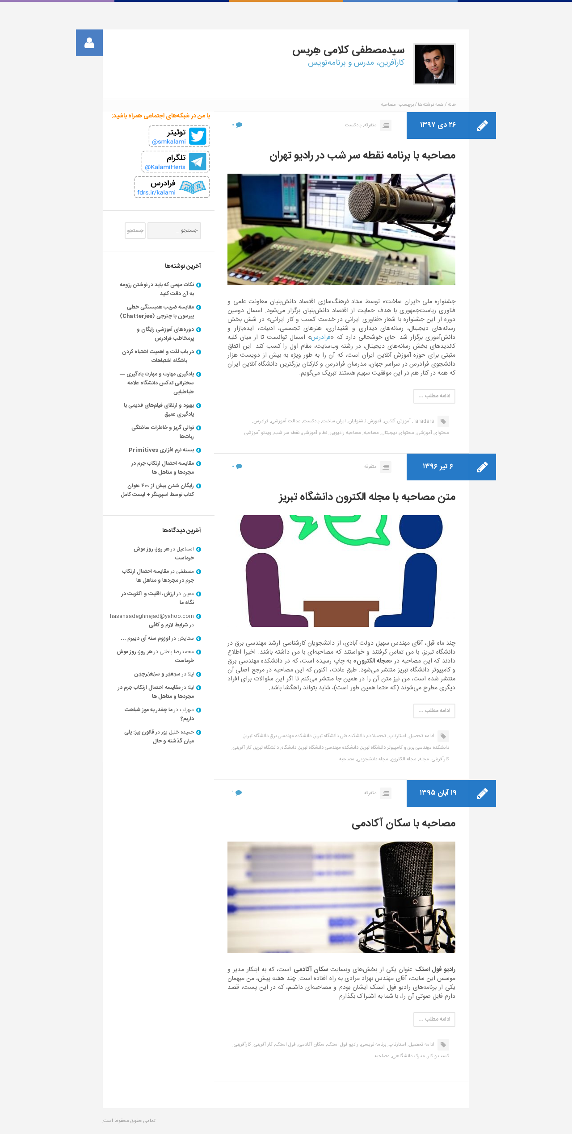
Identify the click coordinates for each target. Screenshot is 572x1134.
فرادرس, (260, 421)
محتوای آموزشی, (432, 433)
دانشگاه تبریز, (266, 748)
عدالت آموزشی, (285, 421)
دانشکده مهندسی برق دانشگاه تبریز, (277, 736)
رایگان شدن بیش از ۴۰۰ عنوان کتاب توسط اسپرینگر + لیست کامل (157, 490)
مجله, (423, 759)
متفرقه (370, 467)
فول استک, (285, 1045)
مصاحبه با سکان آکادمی (403, 824)
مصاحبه (346, 759)
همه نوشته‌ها (431, 105)
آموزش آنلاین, (397, 421)
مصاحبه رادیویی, (344, 433)
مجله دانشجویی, (372, 759)
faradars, (423, 421)
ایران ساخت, (333, 421)
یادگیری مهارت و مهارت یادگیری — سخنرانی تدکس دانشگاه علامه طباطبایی (157, 383)
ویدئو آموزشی (257, 433)
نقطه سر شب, (286, 433)
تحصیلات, (376, 736)
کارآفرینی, (439, 759)
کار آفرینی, (241, 748)
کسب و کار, (437, 1056)
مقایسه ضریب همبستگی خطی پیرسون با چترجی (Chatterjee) (157, 312)
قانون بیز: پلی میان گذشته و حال (159, 737)
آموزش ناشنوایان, (364, 421)
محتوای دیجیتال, (397, 433)
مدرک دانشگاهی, (408, 1056)
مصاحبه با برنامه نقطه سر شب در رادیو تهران (362, 156)
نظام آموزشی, (314, 433)
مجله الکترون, (403, 759)
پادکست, (311, 421)
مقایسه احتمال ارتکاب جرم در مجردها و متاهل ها (162, 468)
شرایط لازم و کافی (168, 625)
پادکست (353, 125)
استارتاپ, (396, 736)
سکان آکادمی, (310, 1045)
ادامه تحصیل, (421, 736)
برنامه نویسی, (373, 1045)
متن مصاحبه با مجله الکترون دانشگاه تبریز (367, 497)
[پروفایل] (89, 42)
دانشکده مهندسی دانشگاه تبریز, (328, 748)
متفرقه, (370, 125)
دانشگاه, (288, 748)
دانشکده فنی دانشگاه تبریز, (339, 736)
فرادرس (321, 337)
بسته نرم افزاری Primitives (161, 450)
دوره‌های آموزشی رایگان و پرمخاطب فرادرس (165, 334)
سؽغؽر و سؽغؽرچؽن (158, 674)
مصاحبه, (370, 433)
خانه (452, 105)
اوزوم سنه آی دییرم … (145, 638)
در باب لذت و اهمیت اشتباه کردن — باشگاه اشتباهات (158, 356)
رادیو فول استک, (342, 1045)
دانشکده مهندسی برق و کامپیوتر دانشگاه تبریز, (404, 748)
